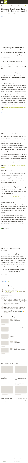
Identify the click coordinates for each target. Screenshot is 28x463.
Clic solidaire (17, 461)
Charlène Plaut (4, 13)
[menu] (2, 2)
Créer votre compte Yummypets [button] (12, 291)
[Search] (9, 2)
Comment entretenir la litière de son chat (13, 197)
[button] (2, 281)
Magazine (4, 461)
